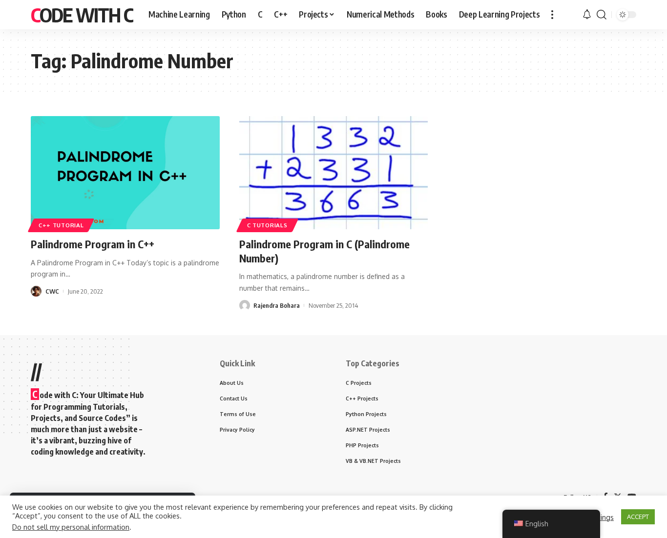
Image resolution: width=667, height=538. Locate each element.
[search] (601, 14)
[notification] (587, 14)
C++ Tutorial (61, 225)
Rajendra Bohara (276, 305)
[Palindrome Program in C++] (125, 172)
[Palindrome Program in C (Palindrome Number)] (333, 172)
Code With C (82, 14)
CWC (52, 291)
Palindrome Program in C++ (92, 244)
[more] (552, 14)
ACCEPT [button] (638, 516)
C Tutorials (267, 225)
